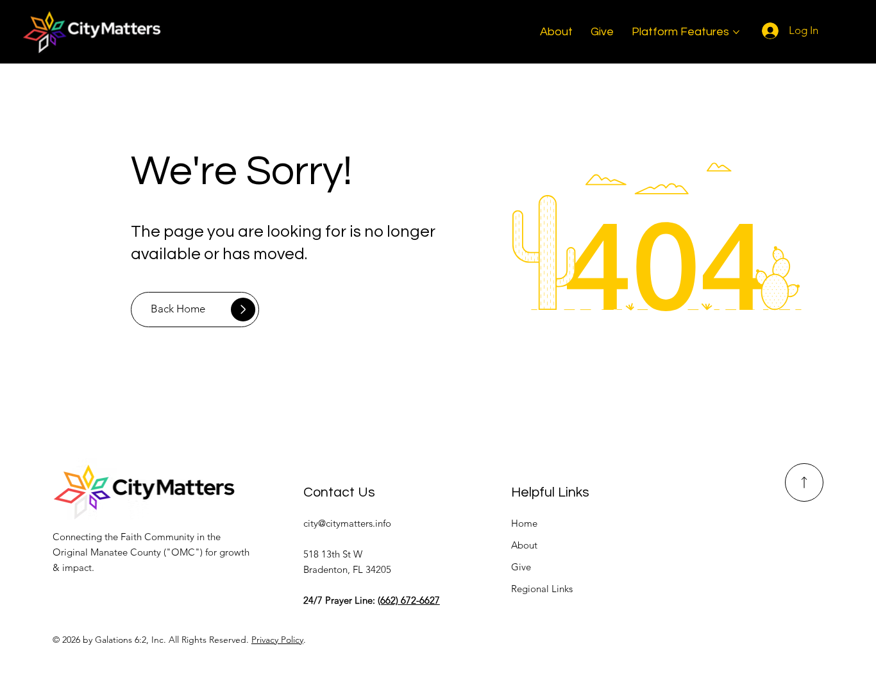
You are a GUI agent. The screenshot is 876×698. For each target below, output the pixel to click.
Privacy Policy (277, 639)
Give (521, 567)
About (524, 545)
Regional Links (542, 589)
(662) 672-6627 (409, 600)
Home (524, 523)
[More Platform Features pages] (736, 32)
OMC (183, 552)
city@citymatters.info (347, 523)
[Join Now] (804, 482)
